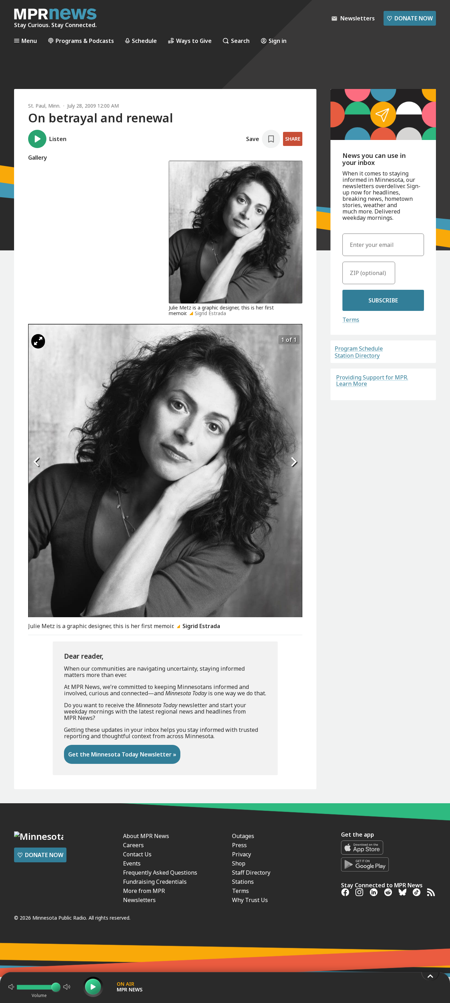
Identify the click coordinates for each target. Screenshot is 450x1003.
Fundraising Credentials (155, 882)
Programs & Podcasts (85, 41)
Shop (238, 863)
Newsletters (139, 900)
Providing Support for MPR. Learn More (372, 380)
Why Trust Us (250, 900)
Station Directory (357, 355)
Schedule (144, 41)
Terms (350, 320)
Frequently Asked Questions (160, 872)
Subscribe (383, 300)
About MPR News (146, 836)
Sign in (278, 41)
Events (132, 863)
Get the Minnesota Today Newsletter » (122, 754)
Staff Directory (251, 872)
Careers (133, 845)
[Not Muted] (11, 987)
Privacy (241, 854)
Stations (243, 882)
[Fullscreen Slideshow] (38, 341)
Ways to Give (194, 41)
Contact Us (137, 854)
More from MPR (144, 891)
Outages (243, 836)
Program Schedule (359, 348)
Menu (29, 41)
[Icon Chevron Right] (293, 462)
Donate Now (410, 18)
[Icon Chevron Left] (37, 462)
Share (292, 138)
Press (239, 845)
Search (240, 41)
